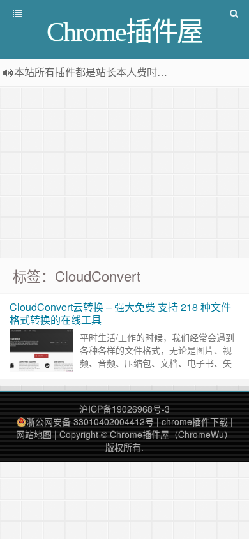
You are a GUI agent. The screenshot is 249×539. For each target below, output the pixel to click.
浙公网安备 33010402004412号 (90, 421)
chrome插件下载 (195, 421)
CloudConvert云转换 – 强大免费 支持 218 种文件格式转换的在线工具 (120, 313)
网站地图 (34, 434)
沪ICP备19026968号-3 (124, 408)
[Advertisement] (124, 172)
